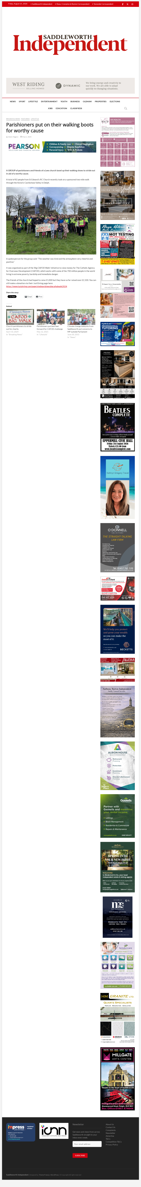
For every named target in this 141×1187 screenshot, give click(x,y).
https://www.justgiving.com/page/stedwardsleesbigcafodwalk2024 (36, 286)
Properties (101, 101)
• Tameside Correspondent (102, 4)
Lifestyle (33, 101)
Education (61, 108)
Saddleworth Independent (17, 1175)
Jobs (50, 108)
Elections (115, 101)
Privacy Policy (112, 1144)
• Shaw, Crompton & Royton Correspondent (72, 4)
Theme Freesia (44, 1175)
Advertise (110, 1136)
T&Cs (108, 1139)
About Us (110, 1124)
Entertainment (49, 101)
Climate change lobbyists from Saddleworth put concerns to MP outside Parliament (80, 329)
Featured (25, 119)
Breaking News (13, 119)
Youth (64, 101)
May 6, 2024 (26, 137)
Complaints (111, 1130)
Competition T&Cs (114, 1142)
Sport (22, 101)
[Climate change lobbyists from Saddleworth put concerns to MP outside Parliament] (81, 317)
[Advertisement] (56, 160)
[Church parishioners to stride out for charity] (20, 317)
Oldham (87, 101)
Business (75, 101)
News (13, 101)
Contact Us (110, 1127)
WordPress (55, 1175)
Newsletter (110, 1133)
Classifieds (76, 108)
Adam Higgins (13, 137)
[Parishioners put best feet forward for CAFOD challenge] (51, 317)
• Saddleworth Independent (41, 4)
